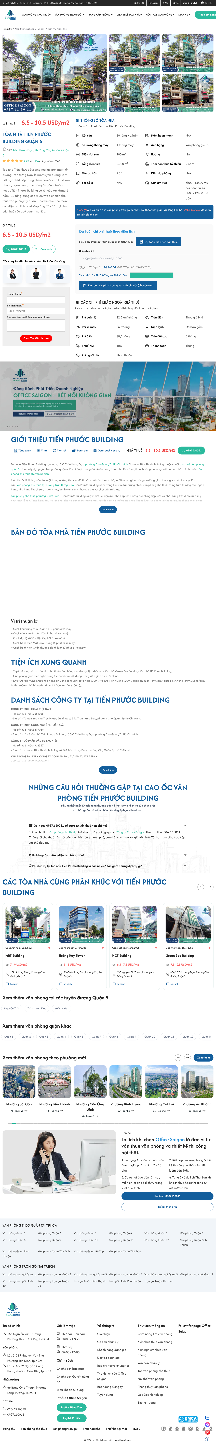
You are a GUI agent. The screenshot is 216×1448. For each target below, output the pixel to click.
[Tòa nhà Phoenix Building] (188, 924)
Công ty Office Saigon (130, 832)
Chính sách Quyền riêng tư (73, 1379)
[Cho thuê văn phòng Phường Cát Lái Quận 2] (161, 1089)
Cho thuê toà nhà (129, 15)
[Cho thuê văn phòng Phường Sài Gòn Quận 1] (19, 1089)
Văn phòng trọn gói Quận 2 (54, 1274)
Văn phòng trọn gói (70, 15)
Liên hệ (176, 2)
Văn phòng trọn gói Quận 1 (19, 1274)
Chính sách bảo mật (70, 1368)
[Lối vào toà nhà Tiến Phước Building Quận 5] (188, 93)
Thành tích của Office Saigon (111, 1376)
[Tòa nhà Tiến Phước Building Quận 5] (188, 53)
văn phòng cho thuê (61, 832)
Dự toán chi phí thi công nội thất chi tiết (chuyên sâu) (121, 286)
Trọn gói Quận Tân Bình (158, 1281)
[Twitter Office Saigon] (170, 1428)
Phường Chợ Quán (47, 150)
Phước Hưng (180, 972)
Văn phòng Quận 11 (121, 1240)
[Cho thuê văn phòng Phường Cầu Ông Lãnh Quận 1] (90, 1091)
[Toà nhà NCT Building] (81, 924)
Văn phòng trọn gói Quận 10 (18, 1283)
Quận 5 (14, 976)
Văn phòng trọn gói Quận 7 (196, 1274)
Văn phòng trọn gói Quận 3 (90, 1274)
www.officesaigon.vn (122, 1440)
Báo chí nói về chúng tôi (113, 1365)
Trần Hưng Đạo (23, 150)
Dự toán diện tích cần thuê (161, 242)
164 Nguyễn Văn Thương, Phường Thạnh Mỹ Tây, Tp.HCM (72, 2)
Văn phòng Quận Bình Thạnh (193, 1242)
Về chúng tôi (139, 2)
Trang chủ (9, 1428)
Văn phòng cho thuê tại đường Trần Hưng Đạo (45, 485)
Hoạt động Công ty (110, 1386)
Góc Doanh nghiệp (150, 1394)
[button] (200, 887)
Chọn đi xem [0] (190, 2)
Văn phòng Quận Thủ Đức (125, 1251)
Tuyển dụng (153, 2)
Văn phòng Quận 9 (49, 1240)
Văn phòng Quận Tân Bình (54, 1251)
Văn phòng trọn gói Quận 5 (161, 1274)
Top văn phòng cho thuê (154, 1371)
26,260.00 (110, 267)
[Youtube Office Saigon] (177, 1428)
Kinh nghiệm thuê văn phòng (152, 1352)
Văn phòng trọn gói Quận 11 (53, 1283)
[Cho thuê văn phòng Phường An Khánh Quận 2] (197, 1089)
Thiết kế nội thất (116, 1428)
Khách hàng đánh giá (111, 1349)
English (207, 2)
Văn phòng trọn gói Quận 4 (125, 1274)
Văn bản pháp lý (149, 1363)
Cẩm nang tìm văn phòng (155, 1334)
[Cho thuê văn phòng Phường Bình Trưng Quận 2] (125, 1089)
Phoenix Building (178, 955)
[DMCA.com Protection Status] (188, 1419)
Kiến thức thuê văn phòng (155, 1341)
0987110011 (12, 2)
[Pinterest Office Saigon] (190, 1428)
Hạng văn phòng (100, 15)
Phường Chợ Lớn (41, 972)
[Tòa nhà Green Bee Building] (134, 924)
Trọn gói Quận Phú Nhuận (125, 1281)
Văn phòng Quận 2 (49, 1233)
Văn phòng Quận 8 (14, 1240)
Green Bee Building (126, 955)
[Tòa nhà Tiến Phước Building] (55, 73)
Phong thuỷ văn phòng (153, 1386)
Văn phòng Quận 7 (191, 1233)
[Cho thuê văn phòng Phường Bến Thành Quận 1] (54, 1089)
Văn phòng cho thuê (36, 15)
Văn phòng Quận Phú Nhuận (16, 1253)
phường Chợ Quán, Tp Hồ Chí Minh (106, 464)
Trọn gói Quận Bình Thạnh (89, 1281)
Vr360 (136, 1428)
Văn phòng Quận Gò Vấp (89, 1251)
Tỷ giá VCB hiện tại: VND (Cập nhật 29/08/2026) (115, 267)
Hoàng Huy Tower (18, 955)
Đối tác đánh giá (108, 1357)
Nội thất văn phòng (160, 15)
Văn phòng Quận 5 (155, 1233)
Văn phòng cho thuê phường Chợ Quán (35, 496)
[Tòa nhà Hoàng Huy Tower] (27, 924)
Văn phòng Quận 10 (86, 1240)
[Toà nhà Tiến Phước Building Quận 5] (134, 93)
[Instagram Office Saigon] (197, 1428)
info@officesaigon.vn (32, 2)
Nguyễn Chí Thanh (78, 972)
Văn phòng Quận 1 (14, 1233)
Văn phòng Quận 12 (156, 1240)
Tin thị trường (147, 1402)
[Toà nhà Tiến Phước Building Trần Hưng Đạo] (134, 53)
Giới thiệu (103, 1334)
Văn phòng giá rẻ (197, 145)
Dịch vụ (184, 15)
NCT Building (68, 955)
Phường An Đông (197, 972)
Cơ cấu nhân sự (107, 1341)
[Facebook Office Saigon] (163, 1428)
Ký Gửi (165, 2)
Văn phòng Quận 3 (85, 1233)
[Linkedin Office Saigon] (183, 1428)
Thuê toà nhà (91, 1428)
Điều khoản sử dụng (70, 1389)
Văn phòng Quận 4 (120, 1233)
